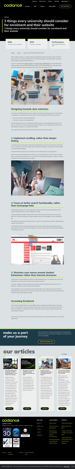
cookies (21, 452)
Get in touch (65, 6)
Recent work (42, 1)
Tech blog (56, 1)
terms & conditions (10, 453)
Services (27, 6)
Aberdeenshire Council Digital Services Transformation (53, 434)
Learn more (66, 466)
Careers (39, 432)
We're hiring (64, 1)
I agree (72, 466)
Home (12, 53)
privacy (4, 452)
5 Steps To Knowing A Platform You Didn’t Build (67, 433)
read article (9, 408)
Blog (19, 53)
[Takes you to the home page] (11, 6)
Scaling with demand (67, 423)
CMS (35, 6)
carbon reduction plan (29, 453)
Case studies (52, 6)
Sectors (43, 6)
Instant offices (53, 423)
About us (34, 1)
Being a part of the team (66, 427)
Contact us (39, 435)
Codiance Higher (28, 63)
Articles (50, 1)
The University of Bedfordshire (42, 63)
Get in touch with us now (46, 341)
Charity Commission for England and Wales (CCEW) (54, 441)
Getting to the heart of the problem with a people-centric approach (67, 440)
